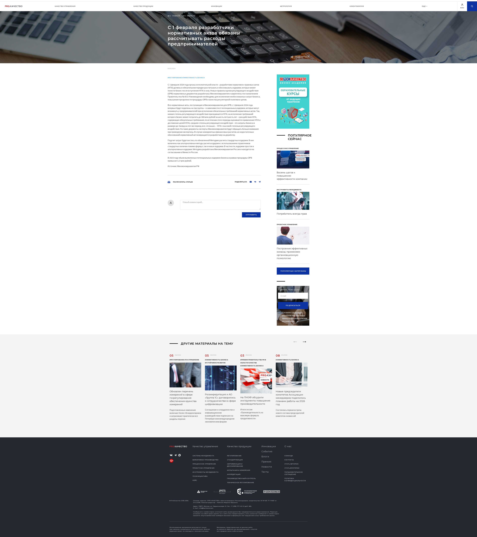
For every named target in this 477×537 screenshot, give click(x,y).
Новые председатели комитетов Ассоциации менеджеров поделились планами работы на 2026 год (291, 398)
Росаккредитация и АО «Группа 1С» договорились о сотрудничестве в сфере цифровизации (220, 399)
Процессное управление (204, 464)
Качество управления (65, 6)
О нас (288, 446)
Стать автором (291, 464)
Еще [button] (424, 6)
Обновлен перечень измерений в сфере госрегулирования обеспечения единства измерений (183, 398)
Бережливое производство (206, 460)
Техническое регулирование (240, 482)
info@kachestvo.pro (206, 508)
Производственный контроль (241, 478)
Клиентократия (357, 6)
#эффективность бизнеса (193, 77)
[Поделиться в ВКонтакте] (254, 182)
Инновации (216, 6)
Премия (266, 461)
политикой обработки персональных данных (293, 315)
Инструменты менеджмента (206, 472)
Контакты (289, 460)
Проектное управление (204, 468)
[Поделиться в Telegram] (258, 182)
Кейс (195, 480)
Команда (288, 456)
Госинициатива (200, 476)
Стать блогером (291, 468)
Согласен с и (294, 316)
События (266, 451)
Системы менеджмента (203, 456)
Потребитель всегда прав (292, 213)
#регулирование (175, 77)
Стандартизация (235, 460)
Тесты (265, 472)
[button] (304, 344)
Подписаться (293, 305)
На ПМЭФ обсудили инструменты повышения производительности (255, 400)
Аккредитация (233, 474)
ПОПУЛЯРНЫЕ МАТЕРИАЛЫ (293, 271)
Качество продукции (143, 6)
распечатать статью (183, 182)
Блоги (265, 456)
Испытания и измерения (238, 470)
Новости (266, 466)
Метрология (286, 6)
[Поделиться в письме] (249, 182)
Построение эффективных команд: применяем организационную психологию (292, 253)
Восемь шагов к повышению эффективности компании (292, 175)
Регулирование (234, 456)
